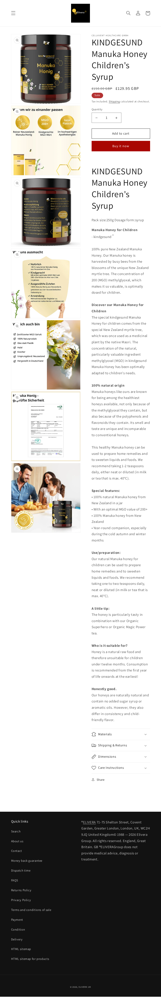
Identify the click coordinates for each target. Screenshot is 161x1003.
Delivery (17, 939)
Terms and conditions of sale (31, 910)
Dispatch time (21, 870)
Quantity (97, 109)
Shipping (114, 101)
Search (16, 831)
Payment (17, 920)
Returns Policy (21, 890)
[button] (13, 13)
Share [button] (101, 780)
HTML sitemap (21, 949)
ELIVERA (89, 822)
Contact (16, 851)
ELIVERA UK (85, 986)
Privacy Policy (21, 900)
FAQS (14, 880)
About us (17, 841)
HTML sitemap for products (30, 959)
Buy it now (120, 146)
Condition (18, 929)
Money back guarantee (27, 861)
